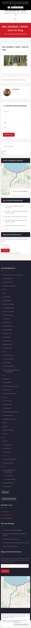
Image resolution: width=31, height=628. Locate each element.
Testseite (5, 433)
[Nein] (29, 5)
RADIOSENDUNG (7, 408)
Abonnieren (5, 250)
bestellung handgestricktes (9, 286)
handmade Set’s (6, 337)
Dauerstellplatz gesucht (8, 308)
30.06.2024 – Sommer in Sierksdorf (13, 216)
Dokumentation (8, 475)
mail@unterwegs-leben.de (7, 515)
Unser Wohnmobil (7, 448)
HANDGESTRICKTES (7, 326)
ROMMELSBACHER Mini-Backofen (11, 412)
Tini (4, 437)
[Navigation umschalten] (15, 19)
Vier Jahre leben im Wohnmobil (12, 225)
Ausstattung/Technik (8, 278)
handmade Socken (7, 340)
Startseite (5, 426)
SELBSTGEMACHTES (7, 415)
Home (4, 351)
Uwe (4, 455)
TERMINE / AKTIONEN (8, 430)
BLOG (4, 289)
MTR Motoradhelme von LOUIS (10, 386)
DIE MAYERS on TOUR (15, 10)
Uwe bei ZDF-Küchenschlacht (10, 459)
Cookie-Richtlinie (16, 621)
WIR (4, 466)
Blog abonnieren (7, 297)
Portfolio (5, 397)
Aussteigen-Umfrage (8, 282)
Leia (4, 375)
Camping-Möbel (6, 300)
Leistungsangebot (9, 371)
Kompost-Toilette (7, 362)
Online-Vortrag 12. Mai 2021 (9, 393)
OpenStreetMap (18, 191)
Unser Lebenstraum (7, 444)
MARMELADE (6, 379)
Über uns (5, 441)
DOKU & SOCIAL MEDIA (8, 311)
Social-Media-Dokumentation (10, 419)
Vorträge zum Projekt (8, 463)
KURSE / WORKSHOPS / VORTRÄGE (11, 370)
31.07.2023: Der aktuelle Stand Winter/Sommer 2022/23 (16, 542)
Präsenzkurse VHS (7, 404)
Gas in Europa (6, 318)
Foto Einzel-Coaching (8, 315)
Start (6, 34)
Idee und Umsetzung (10, 479)
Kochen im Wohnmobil (8, 359)
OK (9, 7)
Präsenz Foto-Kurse (7, 401)
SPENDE (5, 422)
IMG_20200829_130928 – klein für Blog (17, 34)
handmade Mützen (7, 329)
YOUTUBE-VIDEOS (7, 486)
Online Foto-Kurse (7, 390)
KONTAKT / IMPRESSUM (8, 366)
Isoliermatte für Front (8, 355)
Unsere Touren (6, 452)
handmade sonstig (7, 344)
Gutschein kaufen (7, 322)
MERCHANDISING (7, 382)
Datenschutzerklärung (8, 304)
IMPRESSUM (5, 492)
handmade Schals (7, 333)
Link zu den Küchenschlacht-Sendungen (14, 206)
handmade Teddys (7, 348)
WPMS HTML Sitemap (8, 483)
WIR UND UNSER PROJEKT (9, 470)
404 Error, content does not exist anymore (13, 275)
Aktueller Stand (8, 472)
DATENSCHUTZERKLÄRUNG (8, 499)
